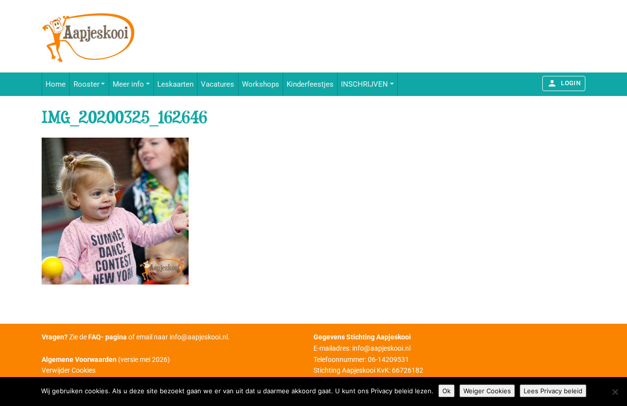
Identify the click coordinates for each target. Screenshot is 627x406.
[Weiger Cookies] (615, 392)
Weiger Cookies (487, 391)
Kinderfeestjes (310, 84)
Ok (446, 391)
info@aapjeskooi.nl (198, 337)
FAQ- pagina (107, 337)
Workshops (260, 84)
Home (56, 84)
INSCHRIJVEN (364, 84)
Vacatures (217, 84)
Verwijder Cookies (69, 370)
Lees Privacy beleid (553, 391)
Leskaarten (175, 84)
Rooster (86, 84)
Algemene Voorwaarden (79, 359)
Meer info (128, 84)
